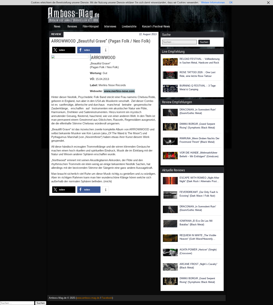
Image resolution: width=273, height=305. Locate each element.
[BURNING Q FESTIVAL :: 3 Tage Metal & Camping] (170, 88)
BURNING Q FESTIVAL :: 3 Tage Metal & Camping (198, 87)
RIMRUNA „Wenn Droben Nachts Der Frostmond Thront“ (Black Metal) (199, 140)
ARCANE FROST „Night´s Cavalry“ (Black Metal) (198, 266)
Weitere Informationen (213, 2)
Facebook (107, 297)
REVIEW (56, 34)
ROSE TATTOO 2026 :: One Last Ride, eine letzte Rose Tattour (197, 74)
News (57, 26)
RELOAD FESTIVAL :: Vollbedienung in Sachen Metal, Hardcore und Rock (200, 61)
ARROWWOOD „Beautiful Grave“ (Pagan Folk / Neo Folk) (100, 41)
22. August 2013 (148, 34)
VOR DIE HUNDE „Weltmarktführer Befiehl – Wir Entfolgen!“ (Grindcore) (199, 154)
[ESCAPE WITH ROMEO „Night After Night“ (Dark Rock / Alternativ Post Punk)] (170, 181)
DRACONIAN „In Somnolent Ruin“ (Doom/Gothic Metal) (198, 111)
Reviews (72, 26)
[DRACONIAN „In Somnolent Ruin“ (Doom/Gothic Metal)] (170, 113)
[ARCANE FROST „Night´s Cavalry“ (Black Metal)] (170, 267)
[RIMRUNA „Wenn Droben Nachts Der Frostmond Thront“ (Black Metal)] (170, 142)
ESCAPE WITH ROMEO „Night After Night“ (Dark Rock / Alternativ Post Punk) (199, 179)
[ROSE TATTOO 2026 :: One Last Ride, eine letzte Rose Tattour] (170, 75)
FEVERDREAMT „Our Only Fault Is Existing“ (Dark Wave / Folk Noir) (199, 194)
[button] (63, 50)
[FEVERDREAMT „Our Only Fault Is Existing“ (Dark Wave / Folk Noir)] (170, 195)
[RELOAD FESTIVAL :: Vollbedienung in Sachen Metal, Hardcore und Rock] (170, 62)
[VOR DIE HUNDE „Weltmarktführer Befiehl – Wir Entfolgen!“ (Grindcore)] (170, 156)
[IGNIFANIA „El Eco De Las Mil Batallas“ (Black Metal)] (170, 224)
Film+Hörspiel (91, 26)
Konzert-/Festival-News (156, 26)
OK (231, 2)
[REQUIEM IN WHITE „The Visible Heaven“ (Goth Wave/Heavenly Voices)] (170, 238)
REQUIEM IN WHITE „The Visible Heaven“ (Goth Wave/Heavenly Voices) (198, 237)
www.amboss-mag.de (88, 297)
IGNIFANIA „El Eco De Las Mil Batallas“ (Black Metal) (196, 222)
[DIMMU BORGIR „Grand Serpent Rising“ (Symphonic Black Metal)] (170, 127)
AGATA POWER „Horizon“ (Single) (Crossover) (198, 251)
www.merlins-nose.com (119, 91)
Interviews (110, 26)
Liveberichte (129, 26)
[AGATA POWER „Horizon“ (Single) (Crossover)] (170, 253)
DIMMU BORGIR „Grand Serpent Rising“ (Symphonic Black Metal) (197, 126)
